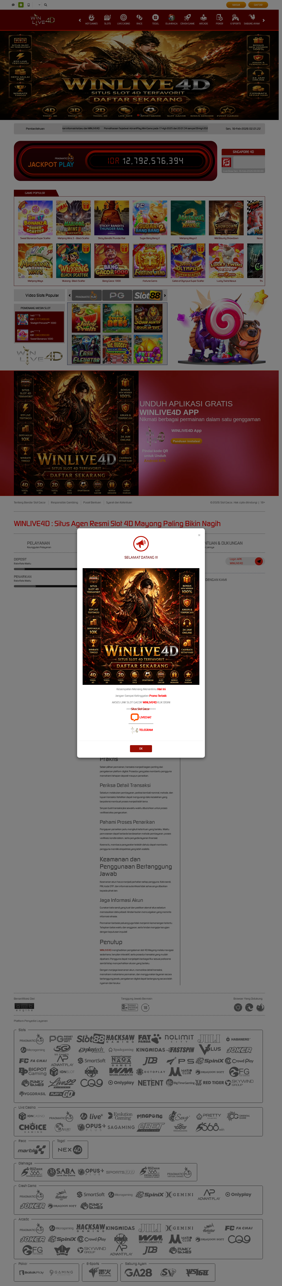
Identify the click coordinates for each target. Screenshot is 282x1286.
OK (141, 748)
